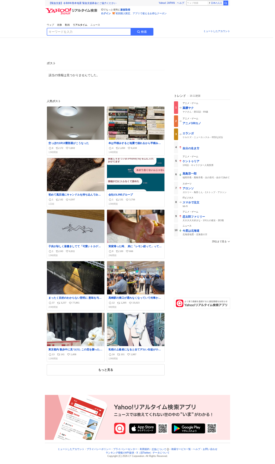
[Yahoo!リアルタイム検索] (72, 9)
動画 (67, 24)
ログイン (106, 13)
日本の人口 (216, 3)
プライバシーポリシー (99, 449)
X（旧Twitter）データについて (152, 452)
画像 (59, 24)
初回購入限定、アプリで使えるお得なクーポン (141, 13)
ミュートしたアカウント (216, 31)
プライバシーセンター (125, 449)
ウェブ (50, 24)
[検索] (225, 3)
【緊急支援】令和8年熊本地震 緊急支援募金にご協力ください (82, 3)
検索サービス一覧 (181, 449)
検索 (144, 31)
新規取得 (125, 9)
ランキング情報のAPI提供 (120, 452)
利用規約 (144, 449)
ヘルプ (180, 2)
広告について (159, 449)
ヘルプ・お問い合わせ (205, 449)
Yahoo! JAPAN (167, 2)
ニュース (95, 24)
